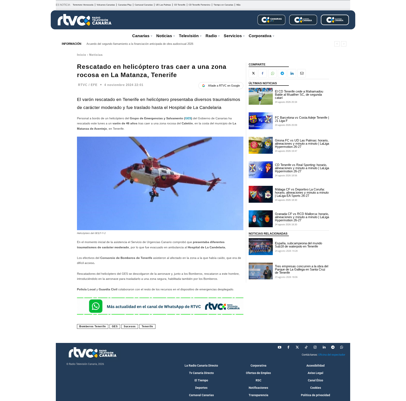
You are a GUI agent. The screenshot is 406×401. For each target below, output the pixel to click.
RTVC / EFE (87, 84)
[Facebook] (262, 73)
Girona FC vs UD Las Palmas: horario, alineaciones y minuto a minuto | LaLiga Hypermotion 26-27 (302, 143)
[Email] (301, 73)
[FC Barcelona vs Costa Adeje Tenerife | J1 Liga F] (261, 120)
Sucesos (130, 326)
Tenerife (147, 326)
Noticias (96, 54)
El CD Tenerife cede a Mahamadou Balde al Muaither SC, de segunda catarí (299, 94)
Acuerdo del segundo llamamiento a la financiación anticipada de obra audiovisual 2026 (139, 43)
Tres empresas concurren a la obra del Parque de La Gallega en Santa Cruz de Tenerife (301, 269)
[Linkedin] (292, 73)
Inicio (81, 54)
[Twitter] (297, 347)
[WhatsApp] (272, 73)
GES (188, 118)
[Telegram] (282, 73)
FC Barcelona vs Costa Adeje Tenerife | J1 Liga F (302, 119)
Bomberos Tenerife (92, 326)
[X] (253, 73)
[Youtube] (279, 347)
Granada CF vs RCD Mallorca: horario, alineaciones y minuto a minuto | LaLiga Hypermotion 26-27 (302, 217)
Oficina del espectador (331, 354)
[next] (343, 43)
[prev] (337, 43)
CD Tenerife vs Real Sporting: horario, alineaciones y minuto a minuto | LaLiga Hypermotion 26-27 (302, 168)
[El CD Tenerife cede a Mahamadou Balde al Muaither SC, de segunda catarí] (261, 96)
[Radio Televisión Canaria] (84, 19)
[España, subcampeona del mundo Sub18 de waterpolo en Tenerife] (261, 246)
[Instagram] (315, 347)
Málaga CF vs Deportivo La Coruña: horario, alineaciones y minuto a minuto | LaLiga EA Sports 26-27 (302, 192)
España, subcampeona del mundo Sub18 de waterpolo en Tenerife (298, 244)
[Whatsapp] (341, 347)
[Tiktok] (306, 347)
